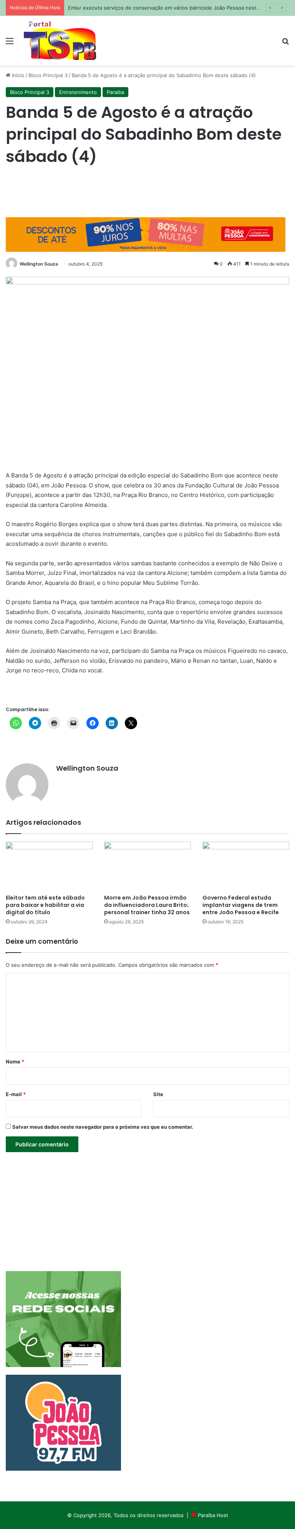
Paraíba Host (213, 1515)
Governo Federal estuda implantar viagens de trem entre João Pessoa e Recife (240, 905)
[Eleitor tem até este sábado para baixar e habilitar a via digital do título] (49, 866)
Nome (15, 1061)
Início (17, 75)
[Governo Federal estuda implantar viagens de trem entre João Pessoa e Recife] (245, 866)
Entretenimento (78, 92)
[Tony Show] (59, 40)
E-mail (16, 1094)
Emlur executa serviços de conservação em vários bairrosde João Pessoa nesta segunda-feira (181, 8)
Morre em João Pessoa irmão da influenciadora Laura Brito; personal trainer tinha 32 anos (147, 905)
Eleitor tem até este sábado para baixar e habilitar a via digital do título (45, 905)
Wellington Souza (39, 264)
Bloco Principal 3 (48, 75)
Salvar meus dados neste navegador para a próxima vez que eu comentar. (102, 1127)
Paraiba (115, 92)
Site (158, 1094)
